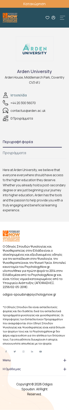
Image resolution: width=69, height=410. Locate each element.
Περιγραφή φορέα (18, 141)
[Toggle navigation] (62, 17)
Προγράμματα (14, 152)
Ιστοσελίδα (18, 95)
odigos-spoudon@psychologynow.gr (29, 294)
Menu (7, 360)
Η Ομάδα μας (12, 369)
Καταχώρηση (34, 3)
